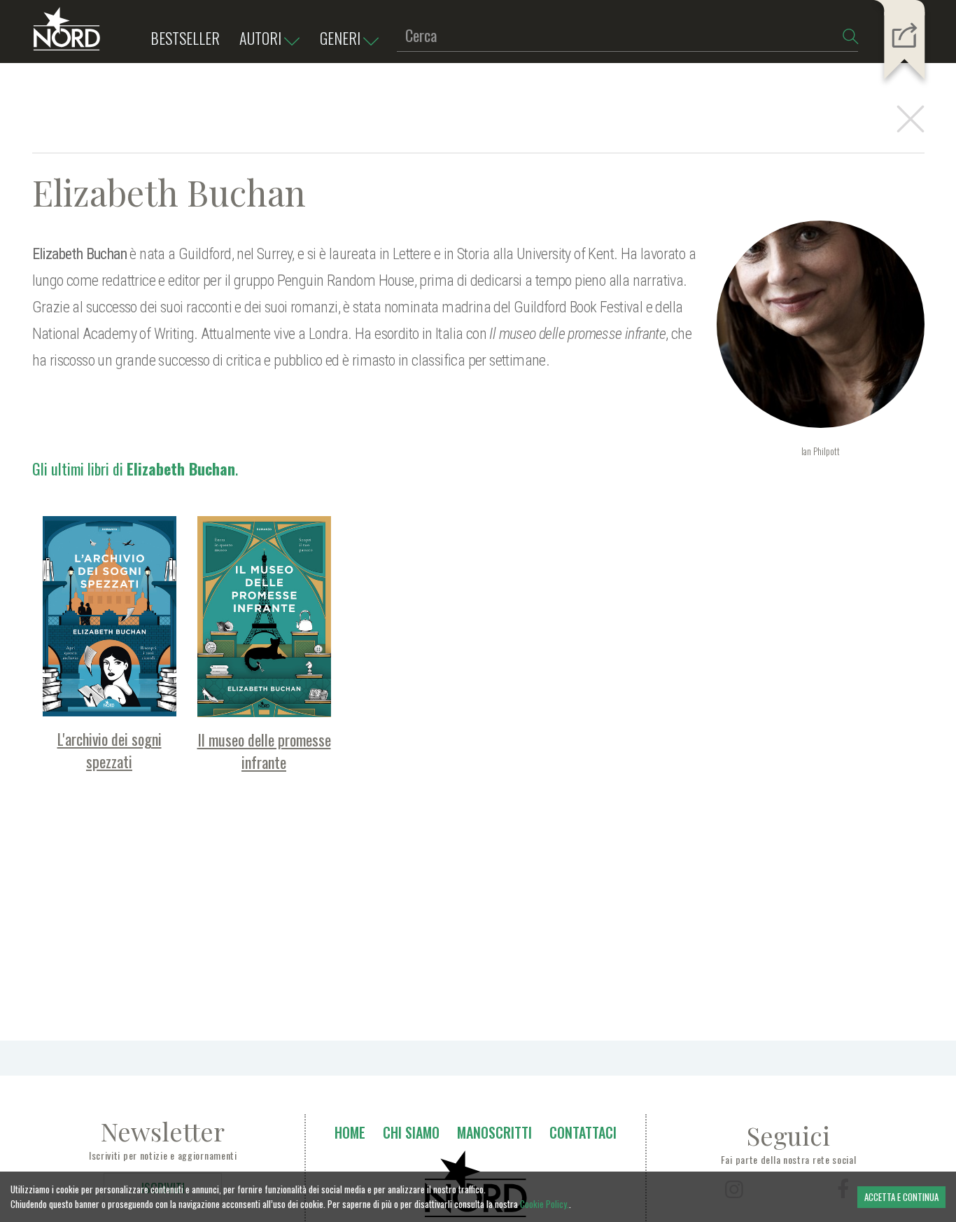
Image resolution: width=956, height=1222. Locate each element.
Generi (340, 38)
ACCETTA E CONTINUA (901, 1197)
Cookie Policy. (544, 1204)
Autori (260, 38)
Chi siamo (411, 1132)
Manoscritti (494, 1132)
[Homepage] (66, 35)
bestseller (185, 38)
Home (350, 1132)
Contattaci (583, 1132)
